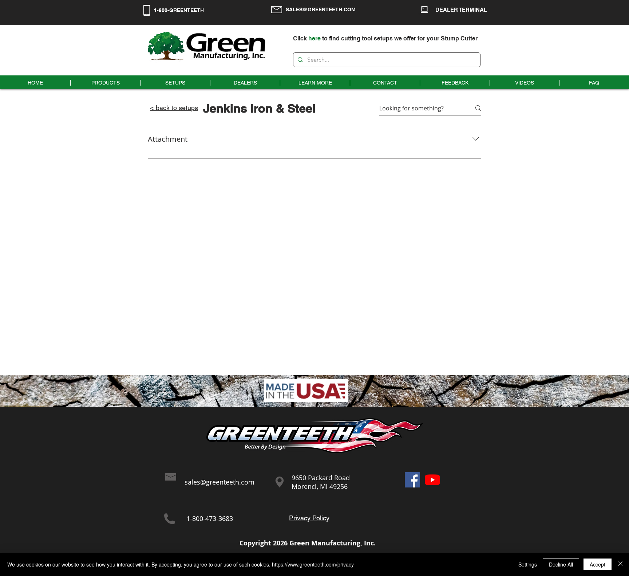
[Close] (620, 564)
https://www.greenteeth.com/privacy (313, 564)
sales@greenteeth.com (219, 482)
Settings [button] (527, 564)
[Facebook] (412, 479)
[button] (315, 83)
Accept (597, 564)
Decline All (561, 564)
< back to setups (174, 107)
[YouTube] (432, 479)
